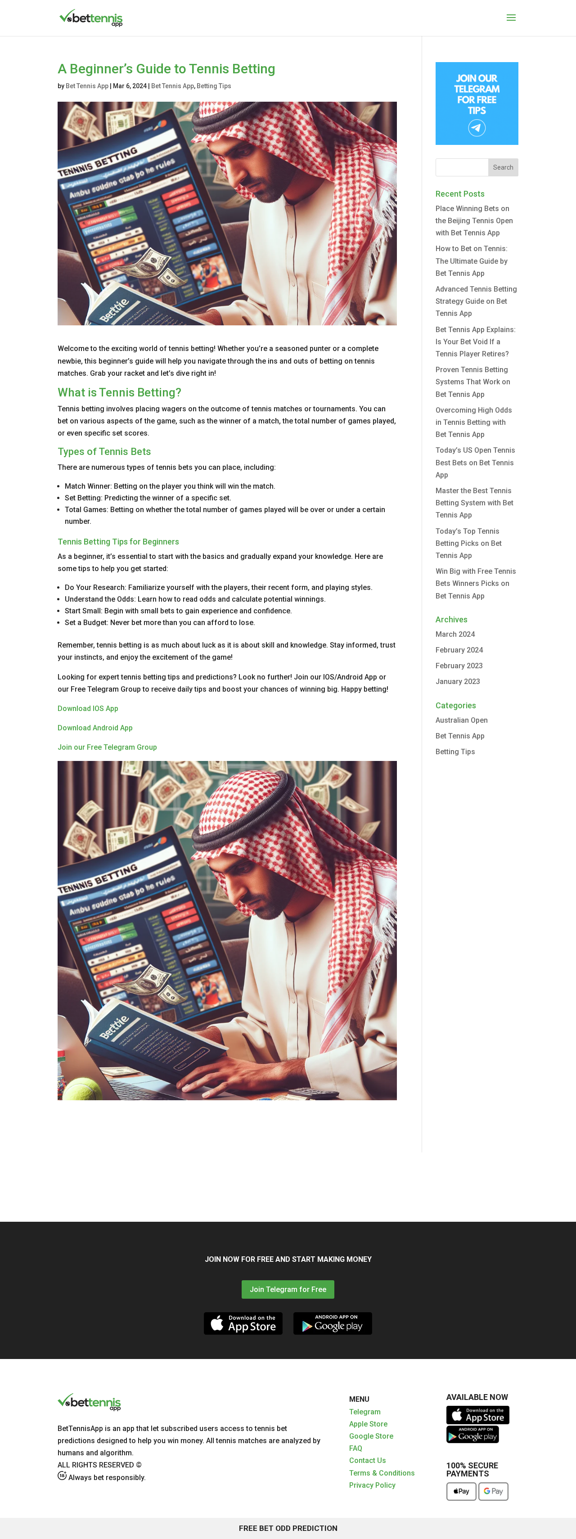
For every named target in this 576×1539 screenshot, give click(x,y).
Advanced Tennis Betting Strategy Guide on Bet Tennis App (476, 301)
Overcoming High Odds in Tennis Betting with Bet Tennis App (474, 422)
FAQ (355, 1448)
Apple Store (368, 1424)
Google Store (371, 1436)
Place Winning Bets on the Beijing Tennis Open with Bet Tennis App (474, 220)
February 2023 (459, 666)
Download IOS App (88, 708)
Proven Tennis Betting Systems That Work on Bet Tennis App (473, 381)
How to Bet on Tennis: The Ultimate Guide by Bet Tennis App (472, 260)
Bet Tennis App (87, 86)
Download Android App (95, 728)
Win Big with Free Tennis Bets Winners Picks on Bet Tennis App (476, 583)
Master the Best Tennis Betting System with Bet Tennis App (474, 502)
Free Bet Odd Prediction (288, 1528)
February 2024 (459, 650)
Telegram (365, 1412)
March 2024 (455, 634)
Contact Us (367, 1460)
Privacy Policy (372, 1485)
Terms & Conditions (382, 1473)
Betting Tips (214, 86)
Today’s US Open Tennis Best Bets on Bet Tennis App (475, 462)
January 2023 (458, 681)
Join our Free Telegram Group (107, 747)
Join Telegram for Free (288, 1289)
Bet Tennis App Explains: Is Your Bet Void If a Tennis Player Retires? (476, 341)
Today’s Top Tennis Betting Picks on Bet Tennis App (469, 543)
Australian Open (462, 720)
